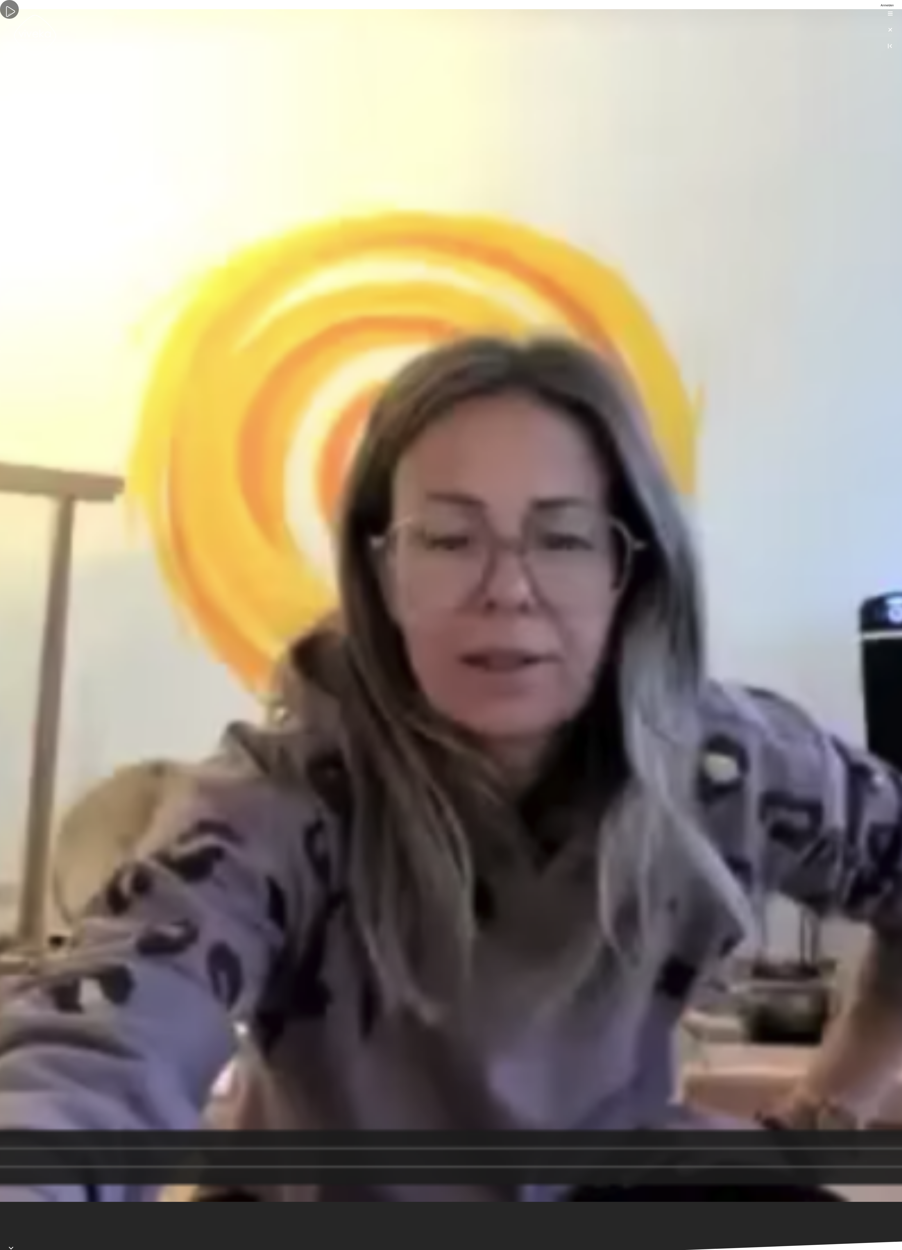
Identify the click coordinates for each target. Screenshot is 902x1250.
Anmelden (887, 5)
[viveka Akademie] (35, 35)
